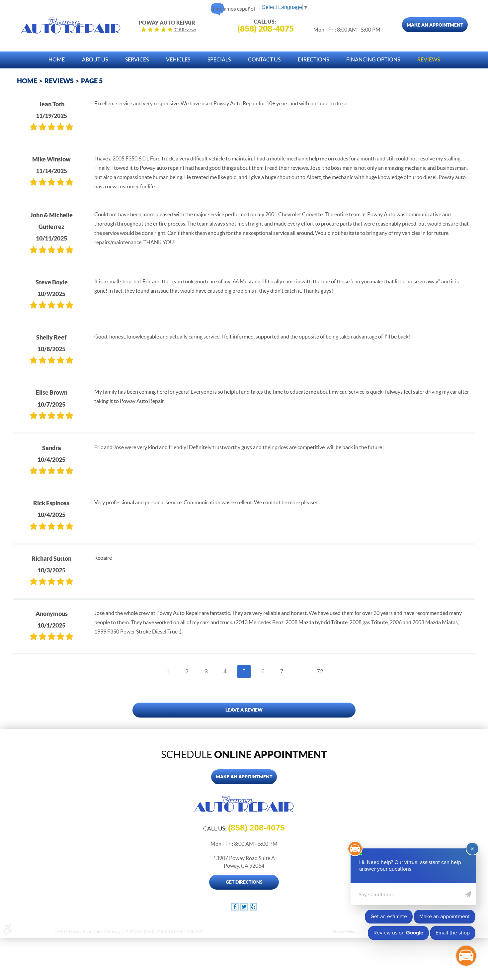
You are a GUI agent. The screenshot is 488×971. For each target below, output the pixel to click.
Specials (219, 59)
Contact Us (264, 59)
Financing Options (373, 59)
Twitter (244, 907)
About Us (95, 59)
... (300, 671)
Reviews (428, 59)
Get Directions (244, 882)
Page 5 (92, 81)
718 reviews (185, 30)
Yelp (253, 907)
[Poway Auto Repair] (71, 25)
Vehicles (178, 59)
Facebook (235, 907)
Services (137, 59)
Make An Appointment (435, 25)
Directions (313, 59)
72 (320, 671)
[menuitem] (56, 57)
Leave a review (244, 710)
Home (56, 59)
